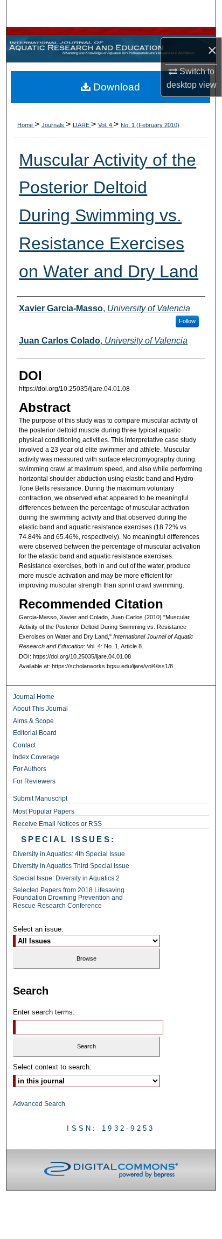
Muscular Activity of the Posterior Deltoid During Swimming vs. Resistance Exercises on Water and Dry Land (108, 215)
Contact (24, 745)
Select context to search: (52, 1067)
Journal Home (33, 697)
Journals (53, 125)
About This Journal (40, 708)
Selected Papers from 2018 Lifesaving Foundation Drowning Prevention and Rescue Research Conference (68, 897)
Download (115, 87)
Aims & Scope (33, 721)
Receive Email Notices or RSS (57, 824)
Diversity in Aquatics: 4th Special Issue (69, 854)
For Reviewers (34, 781)
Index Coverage (36, 757)
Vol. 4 (106, 125)
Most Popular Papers (43, 811)
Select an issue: (38, 929)
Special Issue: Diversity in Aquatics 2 (66, 878)
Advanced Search (39, 1104)
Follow (187, 321)
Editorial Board (35, 733)
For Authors (29, 769)
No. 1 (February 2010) (150, 125)
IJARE (82, 125)
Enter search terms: (44, 1012)
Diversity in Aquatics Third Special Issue (71, 866)
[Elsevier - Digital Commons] (111, 1170)
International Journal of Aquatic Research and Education (110, 48)
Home (25, 125)
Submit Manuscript (40, 798)
